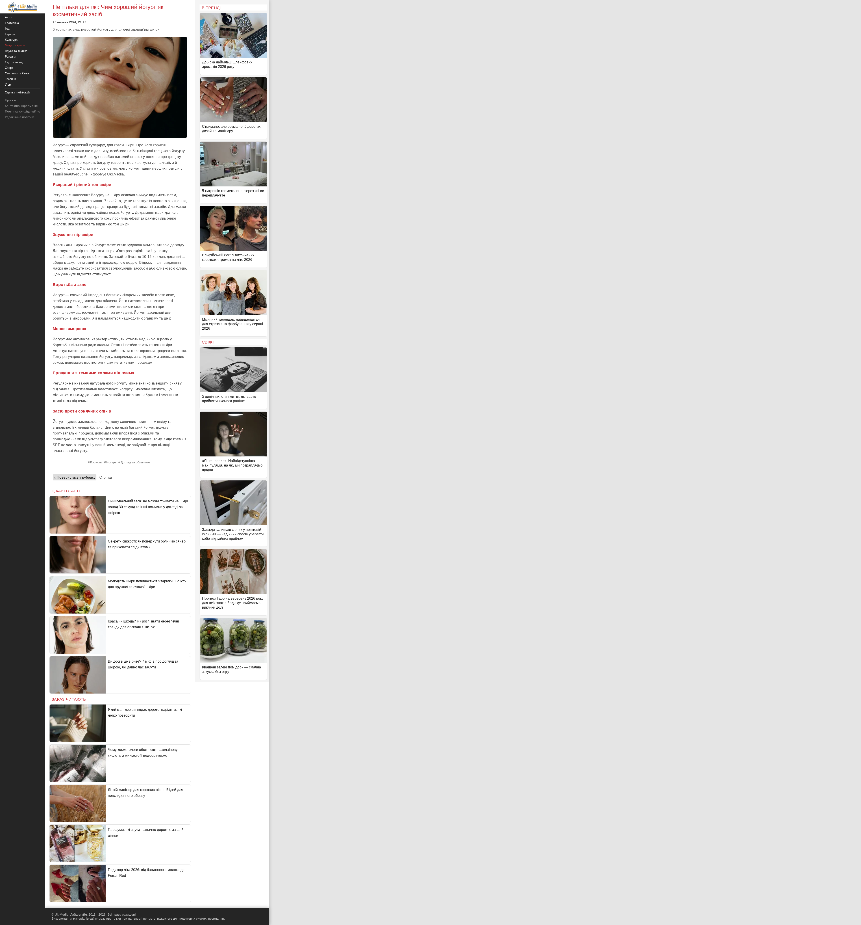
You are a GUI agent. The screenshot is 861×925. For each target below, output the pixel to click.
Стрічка (105, 477)
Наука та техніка (16, 51)
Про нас (11, 100)
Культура (11, 39)
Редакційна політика (20, 117)
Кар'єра (10, 34)
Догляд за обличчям (135, 462)
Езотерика (12, 23)
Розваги (10, 56)
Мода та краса (15, 45)
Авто (8, 17)
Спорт (9, 67)
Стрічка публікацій (17, 92)
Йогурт (111, 462)
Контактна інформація (21, 106)
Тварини (10, 79)
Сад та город (14, 62)
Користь (96, 462)
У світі (9, 84)
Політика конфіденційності (24, 111)
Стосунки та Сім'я (17, 73)
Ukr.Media (115, 174)
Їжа (7, 28)
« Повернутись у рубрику (74, 477)
